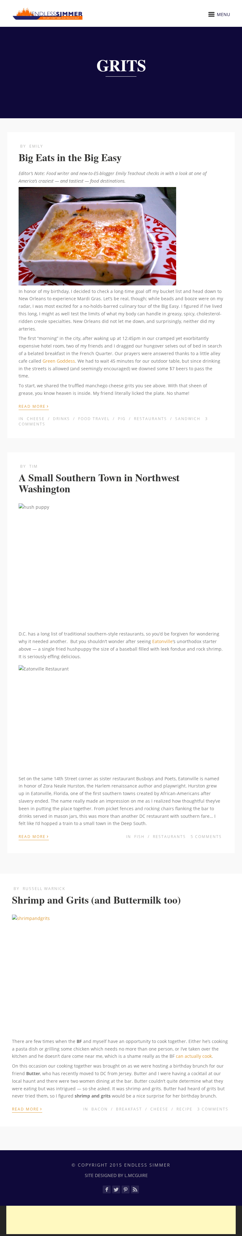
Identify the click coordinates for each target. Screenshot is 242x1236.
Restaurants (150, 418)
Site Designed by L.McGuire (116, 1175)
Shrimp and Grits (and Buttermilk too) (96, 899)
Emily (36, 146)
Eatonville (162, 641)
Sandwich (187, 418)
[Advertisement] (121, 1220)
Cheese (36, 418)
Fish (139, 836)
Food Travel (94, 418)
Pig (122, 418)
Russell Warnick (44, 888)
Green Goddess (59, 361)
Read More (34, 405)
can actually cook (194, 1056)
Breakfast (129, 1109)
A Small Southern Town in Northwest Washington (99, 483)
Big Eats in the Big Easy (70, 157)
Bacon (99, 1109)
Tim (33, 466)
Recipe (184, 1109)
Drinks (61, 418)
